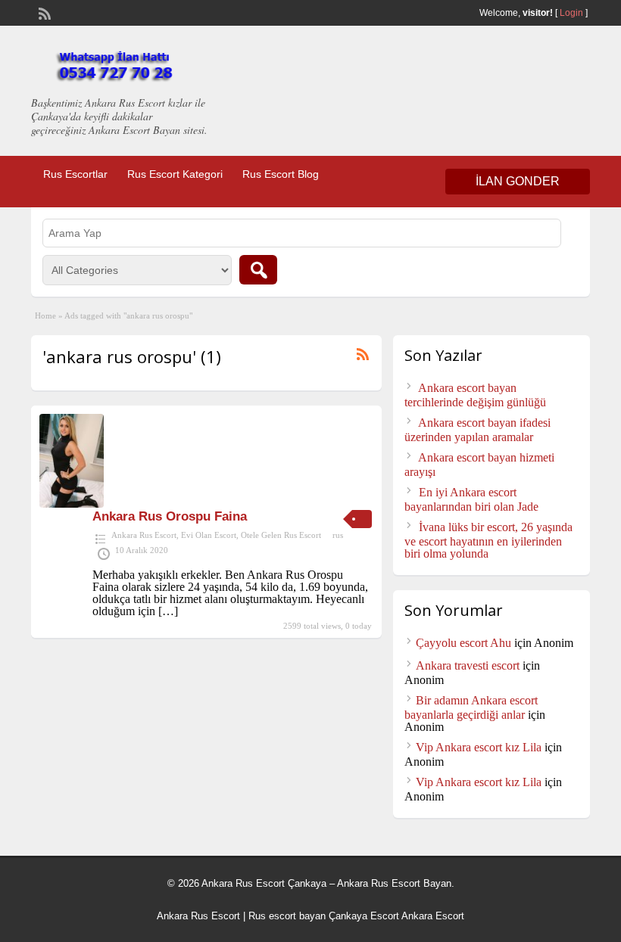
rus (337, 534)
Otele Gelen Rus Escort (281, 534)
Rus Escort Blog (280, 174)
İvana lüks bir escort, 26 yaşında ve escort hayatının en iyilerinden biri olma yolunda (488, 540)
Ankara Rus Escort (143, 534)
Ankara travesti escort (468, 665)
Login (571, 13)
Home (45, 315)
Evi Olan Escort (208, 534)
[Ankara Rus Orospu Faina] (71, 503)
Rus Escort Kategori (175, 174)
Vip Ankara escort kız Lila (478, 747)
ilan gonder (518, 181)
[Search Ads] (258, 269)
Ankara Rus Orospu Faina (169, 516)
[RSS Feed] (43, 12)
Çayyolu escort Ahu (463, 642)
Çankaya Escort (364, 916)
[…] (168, 611)
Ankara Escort (432, 916)
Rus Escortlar (75, 174)
